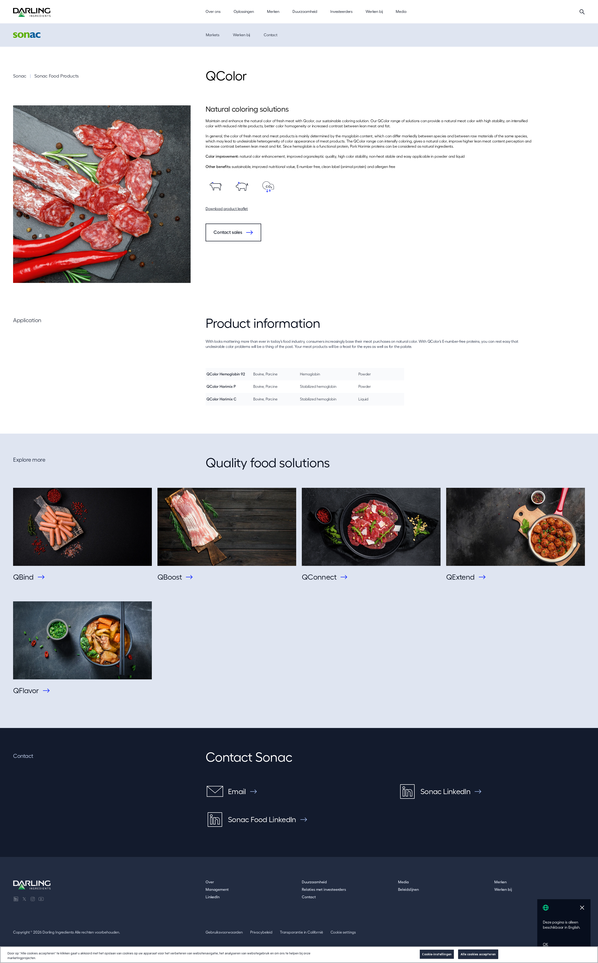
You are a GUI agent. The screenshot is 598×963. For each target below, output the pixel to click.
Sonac (19, 75)
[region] (299, 954)
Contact (271, 35)
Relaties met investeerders (324, 889)
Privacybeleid (261, 932)
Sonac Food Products (56, 75)
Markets (212, 35)
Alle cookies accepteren (478, 954)
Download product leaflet (227, 209)
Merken (500, 882)
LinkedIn (213, 897)
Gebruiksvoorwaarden (224, 932)
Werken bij (241, 35)
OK (545, 944)
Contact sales (228, 232)
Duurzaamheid (314, 882)
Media (403, 882)
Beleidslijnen (408, 889)
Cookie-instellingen (436, 954)
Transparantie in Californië (301, 932)
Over (210, 882)
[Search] (582, 12)
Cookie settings (343, 932)
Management (217, 889)
